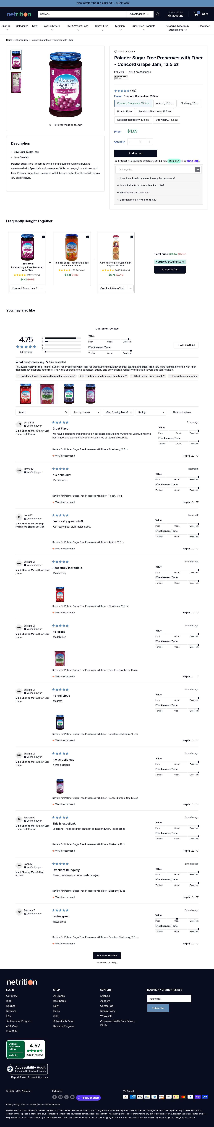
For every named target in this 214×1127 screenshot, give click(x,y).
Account (105, 1000)
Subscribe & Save (63, 1021)
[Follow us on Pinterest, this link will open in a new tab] (66, 1097)
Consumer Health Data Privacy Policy (117, 1023)
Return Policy (107, 1011)
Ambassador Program (18, 1021)
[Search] (157, 14)
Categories (22, 26)
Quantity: (119, 141)
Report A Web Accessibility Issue (30, 1077)
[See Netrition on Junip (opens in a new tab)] (114, 962)
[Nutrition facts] (121, 77)
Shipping (105, 995)
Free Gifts (11, 1031)
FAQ (8, 1016)
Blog (8, 1000)
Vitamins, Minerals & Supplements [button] (177, 27)
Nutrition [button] (120, 26)
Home (9, 40)
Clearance (204, 26)
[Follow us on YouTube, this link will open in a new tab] (72, 1097)
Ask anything (187, 345)
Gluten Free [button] (101, 26)
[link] (125, 90)
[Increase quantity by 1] (149, 141)
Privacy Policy (12, 1104)
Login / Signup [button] (175, 11)
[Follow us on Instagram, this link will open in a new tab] (60, 1097)
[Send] (197, 169)
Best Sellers (60, 1000)
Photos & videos (181, 412)
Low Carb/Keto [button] (51, 26)
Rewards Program (63, 1026)
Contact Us (106, 1005)
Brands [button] (6, 26)
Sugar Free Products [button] (143, 26)
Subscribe (158, 1008)
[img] (16, 60)
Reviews (11, 1011)
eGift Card (12, 1026)
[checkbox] (183, 412)
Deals (56, 1011)
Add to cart (136, 153)
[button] (201, 14)
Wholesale (106, 1016)
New (34, 26)
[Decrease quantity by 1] (131, 141)
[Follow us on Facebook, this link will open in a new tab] (54, 1097)
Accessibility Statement (49, 1104)
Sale (55, 1016)
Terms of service (29, 1104)
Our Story (11, 995)
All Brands (59, 995)
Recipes (10, 1005)
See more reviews (107, 955)
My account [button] (175, 15)
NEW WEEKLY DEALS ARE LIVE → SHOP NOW (103, 3)
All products (22, 40)
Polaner (119, 72)
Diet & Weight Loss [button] (77, 26)
